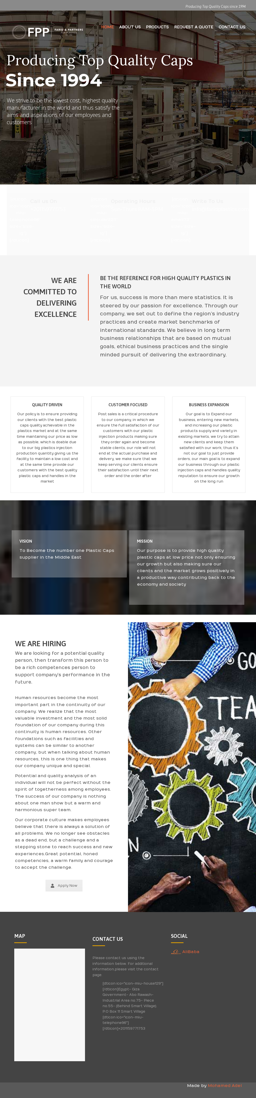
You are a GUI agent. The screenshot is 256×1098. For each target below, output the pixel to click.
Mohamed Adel (225, 1085)
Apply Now (67, 886)
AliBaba (190, 951)
